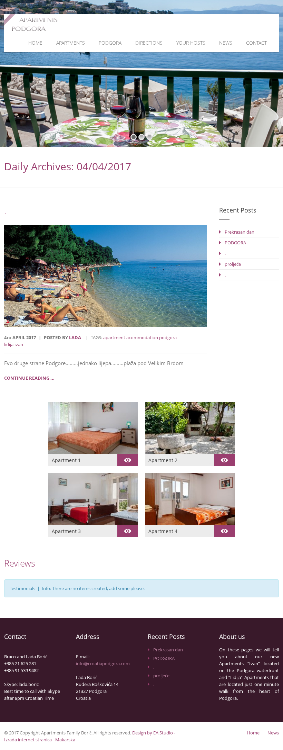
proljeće (233, 264)
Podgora (110, 42)
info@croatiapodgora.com (103, 663)
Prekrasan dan (239, 232)
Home (35, 42)
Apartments (70, 42)
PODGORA (235, 243)
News (225, 42)
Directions (149, 42)
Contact (256, 42)
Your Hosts (190, 42)
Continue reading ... (29, 378)
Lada (75, 337)
